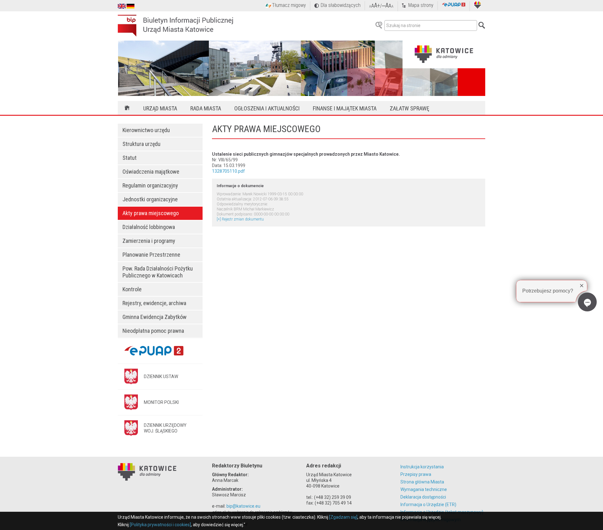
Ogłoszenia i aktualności (267, 108)
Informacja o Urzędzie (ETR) (428, 504)
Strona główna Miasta (422, 481)
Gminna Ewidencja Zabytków (154, 317)
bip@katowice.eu (243, 506)
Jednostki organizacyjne (150, 199)
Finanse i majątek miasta (345, 108)
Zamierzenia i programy (148, 240)
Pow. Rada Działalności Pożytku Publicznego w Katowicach (157, 272)
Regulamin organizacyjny (150, 185)
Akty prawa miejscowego (150, 213)
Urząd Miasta (160, 108)
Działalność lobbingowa (148, 227)
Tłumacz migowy (289, 5)
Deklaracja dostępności (423, 496)
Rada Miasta (205, 108)
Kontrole (132, 289)
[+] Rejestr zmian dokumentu (240, 219)
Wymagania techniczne (423, 489)
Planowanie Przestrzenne (151, 254)
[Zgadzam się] (343, 517)
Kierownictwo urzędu (146, 130)
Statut (129, 157)
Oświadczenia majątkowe (150, 171)
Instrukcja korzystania (422, 466)
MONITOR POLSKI (161, 402)
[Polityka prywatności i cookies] (160, 524)
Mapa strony (420, 5)
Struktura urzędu (141, 144)
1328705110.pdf (228, 171)
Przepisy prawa (415, 474)
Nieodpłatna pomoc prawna (153, 330)
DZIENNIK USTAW (161, 376)
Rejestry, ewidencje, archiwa (154, 303)
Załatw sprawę (409, 108)
